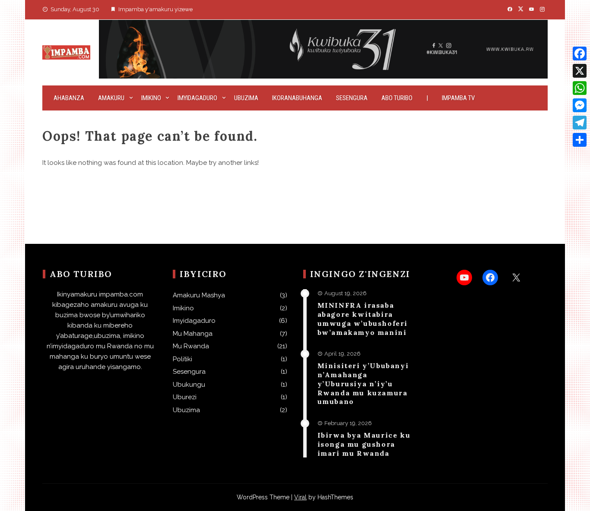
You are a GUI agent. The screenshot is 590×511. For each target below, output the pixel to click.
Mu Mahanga (193, 334)
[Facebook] (579, 53)
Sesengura (352, 98)
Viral (300, 497)
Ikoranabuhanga (297, 98)
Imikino (151, 98)
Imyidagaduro (197, 98)
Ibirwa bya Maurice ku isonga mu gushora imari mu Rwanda (364, 444)
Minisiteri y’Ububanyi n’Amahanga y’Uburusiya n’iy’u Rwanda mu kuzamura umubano (363, 383)
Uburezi (185, 397)
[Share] (579, 139)
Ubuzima (246, 98)
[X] (579, 70)
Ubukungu (189, 384)
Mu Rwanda (191, 346)
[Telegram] (579, 122)
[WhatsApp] (579, 88)
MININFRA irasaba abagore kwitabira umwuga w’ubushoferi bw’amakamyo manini (362, 318)
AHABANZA (69, 98)
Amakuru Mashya (199, 295)
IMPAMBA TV (458, 98)
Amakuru (111, 98)
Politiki (182, 359)
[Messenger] (579, 105)
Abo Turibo (396, 98)
